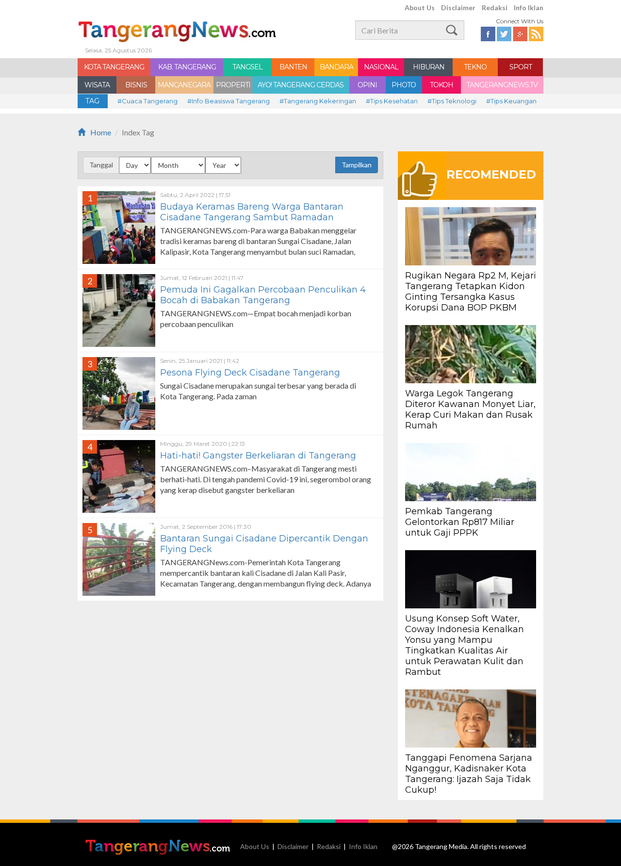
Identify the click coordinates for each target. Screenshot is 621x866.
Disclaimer (458, 7)
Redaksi (494, 7)
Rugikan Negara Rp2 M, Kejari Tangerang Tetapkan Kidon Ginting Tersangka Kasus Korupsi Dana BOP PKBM (470, 291)
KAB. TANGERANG (187, 67)
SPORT (520, 67)
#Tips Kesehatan (392, 101)
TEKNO (475, 67)
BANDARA (336, 67)
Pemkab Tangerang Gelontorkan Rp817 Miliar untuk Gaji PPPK (459, 522)
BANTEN (293, 67)
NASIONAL (381, 67)
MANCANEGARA (184, 85)
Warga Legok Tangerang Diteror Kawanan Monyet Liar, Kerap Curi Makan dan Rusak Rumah (470, 409)
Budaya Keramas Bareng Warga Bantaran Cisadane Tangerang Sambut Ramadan (251, 212)
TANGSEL (247, 67)
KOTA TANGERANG (114, 67)
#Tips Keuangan (511, 101)
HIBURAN (428, 67)
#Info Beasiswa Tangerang (228, 101)
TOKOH (441, 85)
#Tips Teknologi (451, 101)
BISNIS (136, 85)
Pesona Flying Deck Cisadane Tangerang (250, 372)
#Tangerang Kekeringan (317, 101)
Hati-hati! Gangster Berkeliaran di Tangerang (259, 455)
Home (100, 132)
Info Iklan (528, 7)
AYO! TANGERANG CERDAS (300, 85)
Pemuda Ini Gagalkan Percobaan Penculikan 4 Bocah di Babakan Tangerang (263, 295)
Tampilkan (357, 165)
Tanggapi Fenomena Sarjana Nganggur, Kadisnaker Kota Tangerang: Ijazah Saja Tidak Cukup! (468, 773)
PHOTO (404, 85)
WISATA (97, 85)
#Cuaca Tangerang (147, 101)
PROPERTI (233, 85)
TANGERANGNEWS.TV (502, 85)
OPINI (367, 85)
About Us (420, 7)
